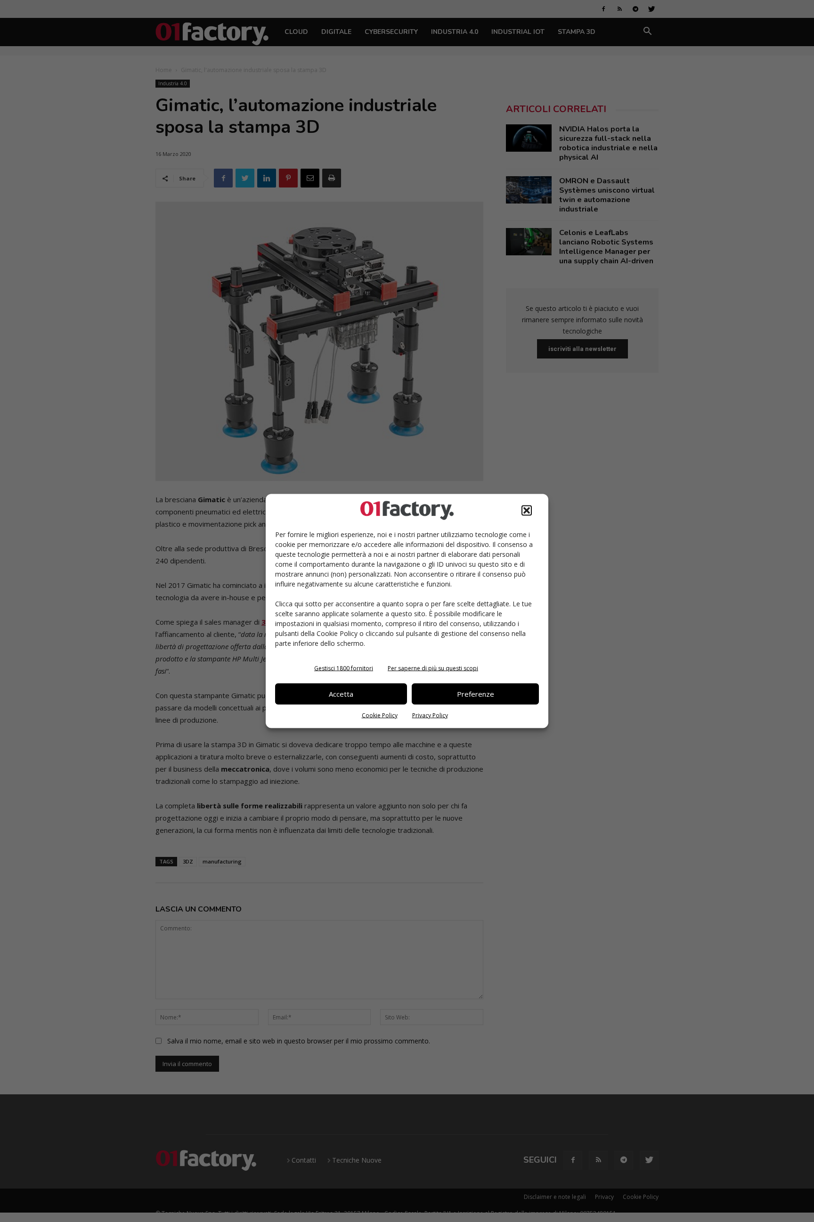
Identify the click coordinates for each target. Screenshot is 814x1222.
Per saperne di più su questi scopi (433, 668)
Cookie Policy (380, 715)
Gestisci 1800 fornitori (343, 668)
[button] (526, 510)
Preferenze (475, 694)
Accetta (341, 694)
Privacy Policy (430, 715)
